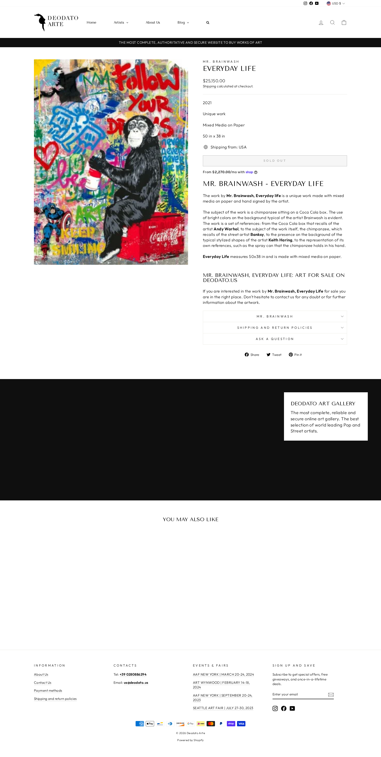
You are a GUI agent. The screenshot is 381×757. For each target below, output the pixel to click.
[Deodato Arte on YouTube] (292, 708)
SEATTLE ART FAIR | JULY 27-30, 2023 (223, 708)
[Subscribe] (331, 694)
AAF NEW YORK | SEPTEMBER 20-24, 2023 (222, 697)
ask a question (275, 339)
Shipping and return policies (275, 328)
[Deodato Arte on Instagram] (275, 708)
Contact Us (42, 682)
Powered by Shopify (190, 740)
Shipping (209, 86)
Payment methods (48, 690)
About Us (41, 674)
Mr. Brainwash (221, 62)
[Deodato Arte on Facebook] (283, 708)
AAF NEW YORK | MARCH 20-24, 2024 (223, 674)
